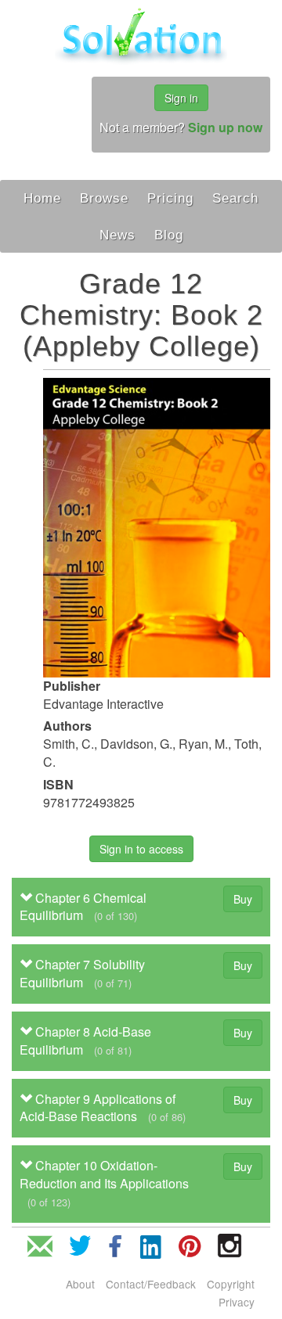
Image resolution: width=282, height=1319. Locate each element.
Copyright (231, 1284)
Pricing (170, 198)
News (117, 235)
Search (235, 198)
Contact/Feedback (151, 1284)
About (80, 1284)
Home (42, 198)
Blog (168, 235)
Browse (104, 198)
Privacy (237, 1302)
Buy (242, 899)
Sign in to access (141, 849)
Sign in (181, 98)
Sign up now (225, 127)
